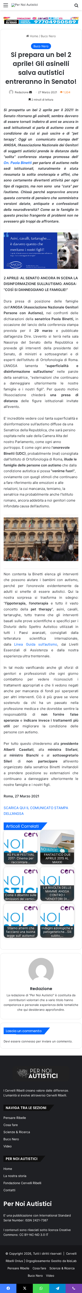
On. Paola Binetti (18, 163)
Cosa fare (10, 1125)
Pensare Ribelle (14, 1118)
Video (7, 1146)
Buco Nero (48, 36)
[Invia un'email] (30, 92)
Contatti (9, 1190)
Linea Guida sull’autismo (35, 644)
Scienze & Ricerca (16, 1132)
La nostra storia (14, 1176)
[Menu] (5, 7)
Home (33, 36)
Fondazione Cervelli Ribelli (22, 1183)
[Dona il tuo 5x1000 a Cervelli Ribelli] (41, 20)
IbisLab (72, 1261)
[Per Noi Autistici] (24, 5)
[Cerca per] (76, 7)
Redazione (21, 92)
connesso (28, 1041)
